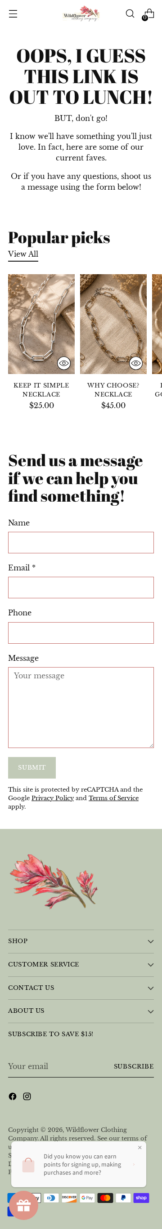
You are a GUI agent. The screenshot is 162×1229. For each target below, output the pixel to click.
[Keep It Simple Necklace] (41, 324)
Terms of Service (114, 798)
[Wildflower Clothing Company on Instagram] (27, 1098)
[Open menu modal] (13, 13)
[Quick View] (64, 363)
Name (19, 522)
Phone (20, 612)
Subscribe (134, 1066)
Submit (32, 767)
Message (23, 658)
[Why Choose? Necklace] (113, 324)
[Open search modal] (130, 13)
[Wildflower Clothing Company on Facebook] (13, 1098)
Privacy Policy (53, 798)
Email (22, 567)
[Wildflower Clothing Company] (81, 13)
